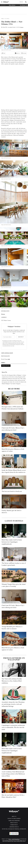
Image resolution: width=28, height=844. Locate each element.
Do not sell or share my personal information (14, 829)
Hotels (7, 18)
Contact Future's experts (14, 818)
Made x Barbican (12, 5)
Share (4, 53)
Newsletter (24, 53)
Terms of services (17, 340)
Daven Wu (5, 27)
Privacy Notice (18, 342)
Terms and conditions (14, 820)
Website (3, 314)
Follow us (18, 53)
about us (14, 816)
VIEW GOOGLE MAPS (7, 353)
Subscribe (21, 1)
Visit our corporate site (15, 839)
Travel (2, 18)
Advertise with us (14, 826)
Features (21, 27)
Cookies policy (14, 824)
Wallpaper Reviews (6, 365)
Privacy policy (14, 822)
